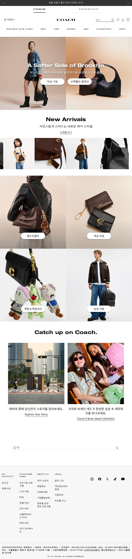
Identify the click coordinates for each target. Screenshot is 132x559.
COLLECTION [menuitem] (104, 29)
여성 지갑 (99, 236)
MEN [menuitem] (86, 29)
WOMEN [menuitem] (71, 29)
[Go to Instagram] (92, 479)
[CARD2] (89, 153)
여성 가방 (52, 81)
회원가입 (6, 489)
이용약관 (59, 495)
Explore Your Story (36, 414)
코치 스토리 (42, 481)
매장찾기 (11, 20)
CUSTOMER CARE (26, 475)
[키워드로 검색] (113, 20)
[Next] (128, 3)
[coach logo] (66, 20)
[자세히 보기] (76, 3)
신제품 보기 (66, 132)
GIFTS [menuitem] (122, 29)
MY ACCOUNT (8, 475)
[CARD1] (58, 153)
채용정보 (41, 486)
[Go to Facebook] (100, 479)
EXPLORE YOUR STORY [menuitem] (19, 29)
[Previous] (4, 3)
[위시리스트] (118, 20)
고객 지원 (24, 492)
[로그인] (123, 20)
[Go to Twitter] (107, 479)
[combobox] (105, 20)
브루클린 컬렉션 (80, 81)
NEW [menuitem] (56, 29)
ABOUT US (43, 474)
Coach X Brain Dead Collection (96, 418)
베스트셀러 (33, 236)
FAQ (21, 497)
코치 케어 (24, 509)
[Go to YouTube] (123, 479)
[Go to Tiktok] (115, 479)
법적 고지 (59, 481)
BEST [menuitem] (43, 29)
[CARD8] (26, 153)
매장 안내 (24, 523)
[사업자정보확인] (92, 550)
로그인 (5, 483)
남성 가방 (99, 309)
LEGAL (58, 474)
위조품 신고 (60, 501)
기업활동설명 (43, 498)
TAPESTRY (42, 492)
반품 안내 (24, 503)
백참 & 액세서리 (33, 309)
